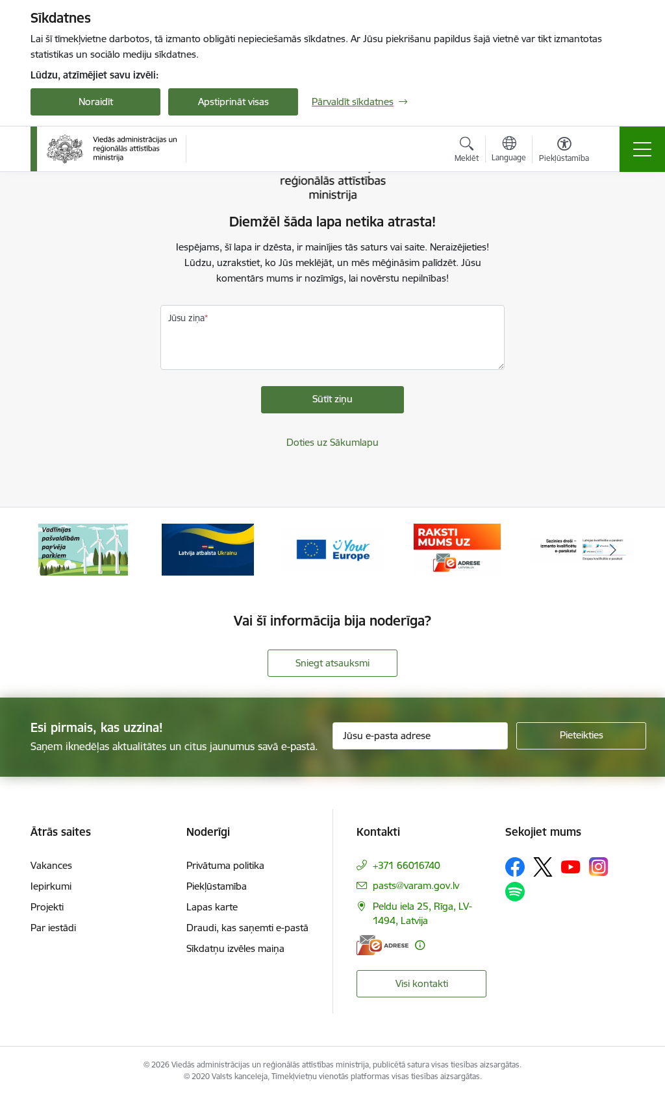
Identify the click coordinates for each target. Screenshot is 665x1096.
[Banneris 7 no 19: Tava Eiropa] (332, 548)
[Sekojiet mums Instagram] (599, 866)
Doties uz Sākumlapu (332, 442)
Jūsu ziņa (186, 318)
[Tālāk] (613, 549)
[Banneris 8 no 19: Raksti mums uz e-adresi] (457, 548)
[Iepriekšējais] (52, 549)
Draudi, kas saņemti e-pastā (247, 927)
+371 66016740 (406, 865)
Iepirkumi (51, 886)
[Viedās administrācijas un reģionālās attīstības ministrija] (112, 148)
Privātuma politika (225, 865)
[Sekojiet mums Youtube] (571, 866)
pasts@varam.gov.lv (416, 885)
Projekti (47, 907)
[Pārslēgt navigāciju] (642, 149)
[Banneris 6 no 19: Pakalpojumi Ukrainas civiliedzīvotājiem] (208, 548)
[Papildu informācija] (420, 945)
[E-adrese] (382, 945)
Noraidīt (96, 101)
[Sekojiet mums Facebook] (515, 867)
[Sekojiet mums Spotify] (515, 891)
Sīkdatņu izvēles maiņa (235, 948)
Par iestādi (53, 927)
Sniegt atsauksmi (332, 663)
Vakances (51, 865)
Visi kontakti (421, 983)
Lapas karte (212, 907)
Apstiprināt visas (233, 101)
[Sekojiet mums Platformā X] (543, 867)
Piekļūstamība (216, 886)
